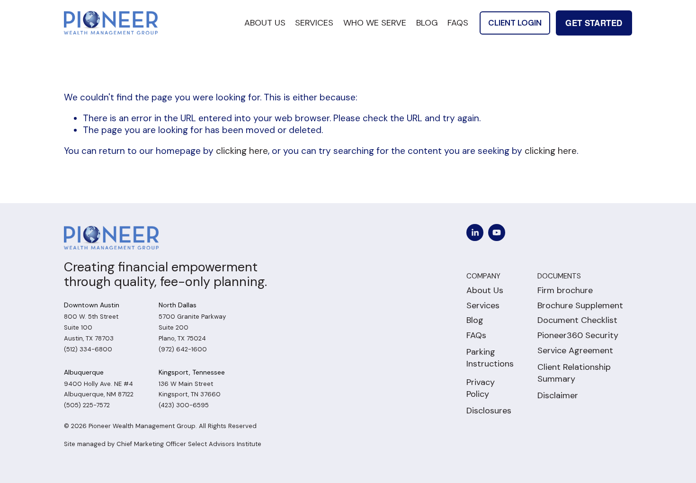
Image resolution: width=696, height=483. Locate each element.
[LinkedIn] (474, 232)
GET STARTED (593, 22)
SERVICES (314, 22)
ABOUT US (265, 22)
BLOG (427, 22)
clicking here (242, 151)
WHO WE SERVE (374, 22)
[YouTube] (496, 232)
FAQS (457, 22)
